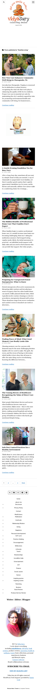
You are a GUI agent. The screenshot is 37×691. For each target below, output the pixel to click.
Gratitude (18, 520)
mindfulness (16, 648)
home (18, 499)
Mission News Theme (12, 688)
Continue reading (8, 105)
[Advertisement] (18, 36)
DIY (18, 565)
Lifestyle (18, 549)
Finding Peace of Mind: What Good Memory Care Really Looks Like (17, 340)
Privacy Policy (18, 508)
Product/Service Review (18, 593)
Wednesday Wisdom (18, 523)
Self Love (18, 536)
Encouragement (18, 542)
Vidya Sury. (21, 644)
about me (18, 502)
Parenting (18, 584)
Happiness (18, 530)
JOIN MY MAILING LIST (18, 671)
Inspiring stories (19, 580)
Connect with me (18, 660)
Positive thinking (18, 539)
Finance (18, 568)
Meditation (18, 517)
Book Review (18, 589)
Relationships (18, 555)
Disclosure (18, 504)
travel (12, 653)
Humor (18, 575)
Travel (18, 551)
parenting (23, 651)
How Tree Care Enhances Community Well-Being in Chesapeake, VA (17, 79)
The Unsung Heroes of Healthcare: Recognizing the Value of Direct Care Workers (17, 395)
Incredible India (18, 558)
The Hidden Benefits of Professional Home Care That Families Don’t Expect (17, 223)
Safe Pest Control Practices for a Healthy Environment (16, 448)
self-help (25, 648)
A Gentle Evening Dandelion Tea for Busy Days (17, 169)
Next (23, 483)
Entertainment (18, 561)
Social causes (18, 571)
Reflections (18, 546)
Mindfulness (18, 514)
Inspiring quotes (18, 578)
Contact (18, 511)
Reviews (18, 587)
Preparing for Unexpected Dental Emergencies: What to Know (16, 280)
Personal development (18, 533)
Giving (18, 527)
